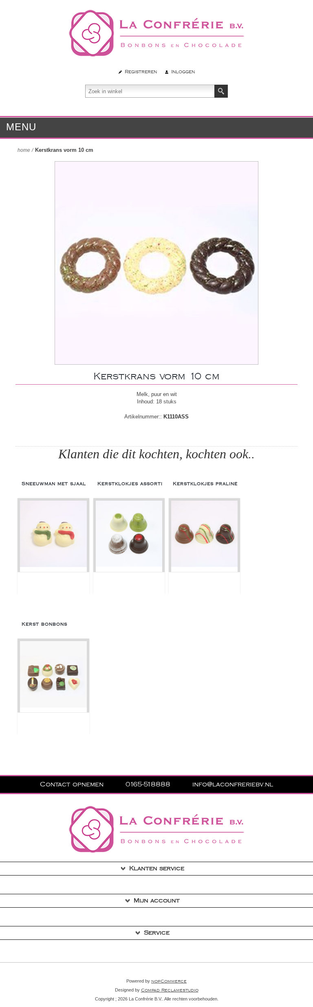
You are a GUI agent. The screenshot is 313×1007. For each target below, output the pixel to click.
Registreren (141, 72)
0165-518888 (149, 784)
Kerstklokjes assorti (130, 484)
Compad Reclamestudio (169, 990)
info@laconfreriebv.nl (232, 784)
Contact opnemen (73, 784)
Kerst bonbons (44, 624)
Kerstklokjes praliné (205, 484)
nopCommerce (169, 981)
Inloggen (183, 72)
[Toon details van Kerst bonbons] (53, 676)
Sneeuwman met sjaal (54, 484)
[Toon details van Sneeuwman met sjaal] (53, 536)
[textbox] (150, 91)
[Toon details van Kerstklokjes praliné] (204, 536)
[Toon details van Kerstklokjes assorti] (129, 536)
